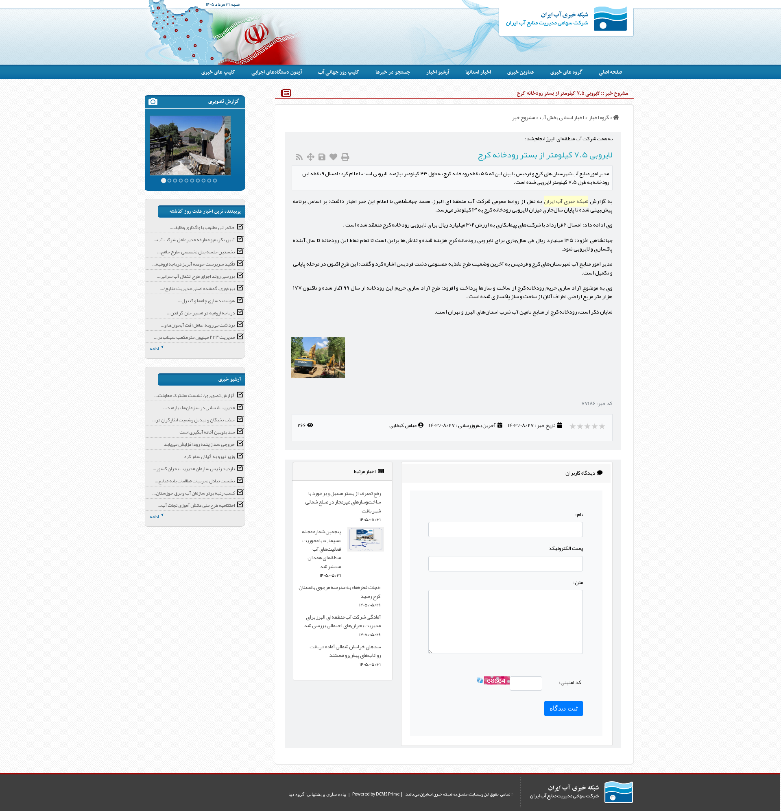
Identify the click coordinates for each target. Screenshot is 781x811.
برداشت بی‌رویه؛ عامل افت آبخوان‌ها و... (198, 325)
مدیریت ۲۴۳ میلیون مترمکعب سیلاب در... (194, 337)
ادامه (154, 348)
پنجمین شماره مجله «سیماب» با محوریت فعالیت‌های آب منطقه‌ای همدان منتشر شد (321, 548)
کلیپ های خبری (218, 72)
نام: (579, 514)
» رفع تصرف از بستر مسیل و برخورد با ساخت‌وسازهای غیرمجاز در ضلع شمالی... (189, 139)
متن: (578, 582)
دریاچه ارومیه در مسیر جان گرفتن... (201, 313)
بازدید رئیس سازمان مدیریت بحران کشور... (194, 468)
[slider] (588, 426)
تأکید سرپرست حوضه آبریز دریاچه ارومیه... (193, 264)
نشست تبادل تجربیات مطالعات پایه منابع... (195, 481)
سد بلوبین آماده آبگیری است (207, 432)
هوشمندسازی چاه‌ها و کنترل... (206, 300)
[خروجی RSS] (299, 157)
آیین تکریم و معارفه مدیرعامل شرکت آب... (194, 239)
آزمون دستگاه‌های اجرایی (276, 72)
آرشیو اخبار (437, 72)
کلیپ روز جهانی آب (338, 72)
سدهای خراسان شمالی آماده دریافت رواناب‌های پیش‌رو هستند (345, 651)
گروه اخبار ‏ (598, 117)
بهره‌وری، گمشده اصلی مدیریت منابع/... (197, 288)
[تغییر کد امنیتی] (480, 682)
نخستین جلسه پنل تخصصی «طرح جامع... (196, 252)
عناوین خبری (520, 72)
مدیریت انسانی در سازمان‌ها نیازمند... (199, 407)
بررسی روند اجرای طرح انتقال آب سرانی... (196, 276)
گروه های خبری (566, 72)
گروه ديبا (296, 794)
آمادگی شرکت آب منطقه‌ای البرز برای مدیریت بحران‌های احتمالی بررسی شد (342, 621)
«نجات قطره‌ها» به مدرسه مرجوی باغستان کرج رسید (340, 591)
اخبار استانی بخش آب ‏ (561, 117)
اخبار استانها (478, 72)
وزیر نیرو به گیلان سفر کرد (209, 456)
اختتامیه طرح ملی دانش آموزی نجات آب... (196, 505)
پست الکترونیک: (565, 548)
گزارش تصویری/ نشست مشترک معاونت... (194, 395)
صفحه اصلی (610, 72)
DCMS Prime (387, 794)
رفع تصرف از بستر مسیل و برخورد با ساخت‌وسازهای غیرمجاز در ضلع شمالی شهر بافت (343, 502)
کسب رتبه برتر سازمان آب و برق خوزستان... (193, 493)
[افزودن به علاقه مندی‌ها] (333, 157)
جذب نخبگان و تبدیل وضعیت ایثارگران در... (193, 420)
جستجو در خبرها (392, 72)
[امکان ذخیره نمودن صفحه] (322, 157)
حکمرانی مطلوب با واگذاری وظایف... (202, 227)
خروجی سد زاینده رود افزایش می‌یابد (199, 444)
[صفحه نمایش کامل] (310, 157)
